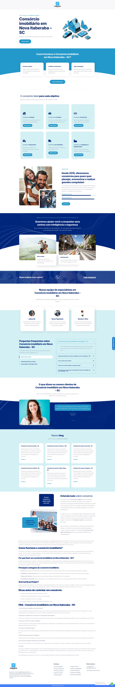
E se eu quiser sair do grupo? (64, 360)
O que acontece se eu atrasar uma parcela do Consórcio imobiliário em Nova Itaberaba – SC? (74, 370)
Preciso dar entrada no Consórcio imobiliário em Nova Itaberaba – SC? (74, 356)
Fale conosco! (90, 277)
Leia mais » (23, 459)
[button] (76, 341)
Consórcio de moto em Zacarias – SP (82, 446)
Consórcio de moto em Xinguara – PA (83, 468)
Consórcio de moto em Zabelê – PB (30, 468)
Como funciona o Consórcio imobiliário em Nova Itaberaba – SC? (73, 341)
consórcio (53, 541)
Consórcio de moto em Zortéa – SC (30, 446)
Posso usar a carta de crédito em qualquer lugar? (69, 365)
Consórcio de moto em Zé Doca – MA (57, 446)
